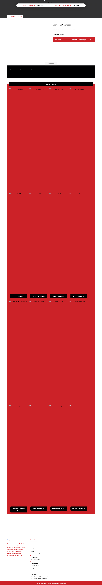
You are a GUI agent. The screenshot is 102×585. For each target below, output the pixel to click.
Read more (20, 291)
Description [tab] (51, 63)
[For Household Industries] (49, 5)
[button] (57, 39)
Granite (62, 34)
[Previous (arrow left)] (2, 292)
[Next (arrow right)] (99, 292)
